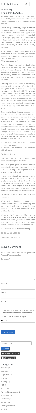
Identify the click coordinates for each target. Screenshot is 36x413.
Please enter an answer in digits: (13, 317)
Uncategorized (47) (8, 406)
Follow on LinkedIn (9, 358)
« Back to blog (6, 10)
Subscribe (5, 349)
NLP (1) (3, 385)
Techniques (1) (6, 402)
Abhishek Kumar (10, 4)
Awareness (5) (6, 371)
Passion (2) (5, 388)
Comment (5, 259)
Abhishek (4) (5, 368)
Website (4, 301)
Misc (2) (4, 378)
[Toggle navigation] (32, 4)
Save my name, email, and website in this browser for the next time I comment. (19, 311)
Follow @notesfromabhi (11, 353)
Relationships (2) (7, 399)
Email (3, 292)
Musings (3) (5, 381)
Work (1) (4, 409)
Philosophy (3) (6, 395)
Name (4, 283)
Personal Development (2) (10, 392)
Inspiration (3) (6, 375)
